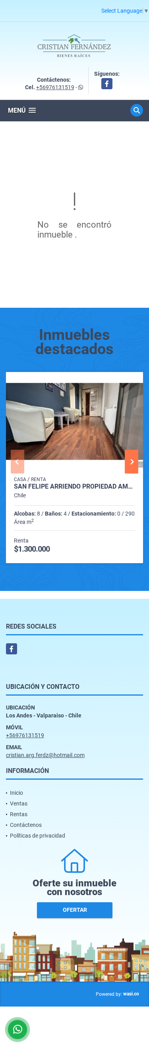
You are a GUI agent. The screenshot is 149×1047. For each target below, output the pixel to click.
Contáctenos (26, 825)
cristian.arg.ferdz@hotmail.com (45, 755)
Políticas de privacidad (37, 835)
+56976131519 (55, 87)
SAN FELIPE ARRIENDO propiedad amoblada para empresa (74, 486)
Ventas (18, 803)
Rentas (18, 814)
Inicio (16, 793)
